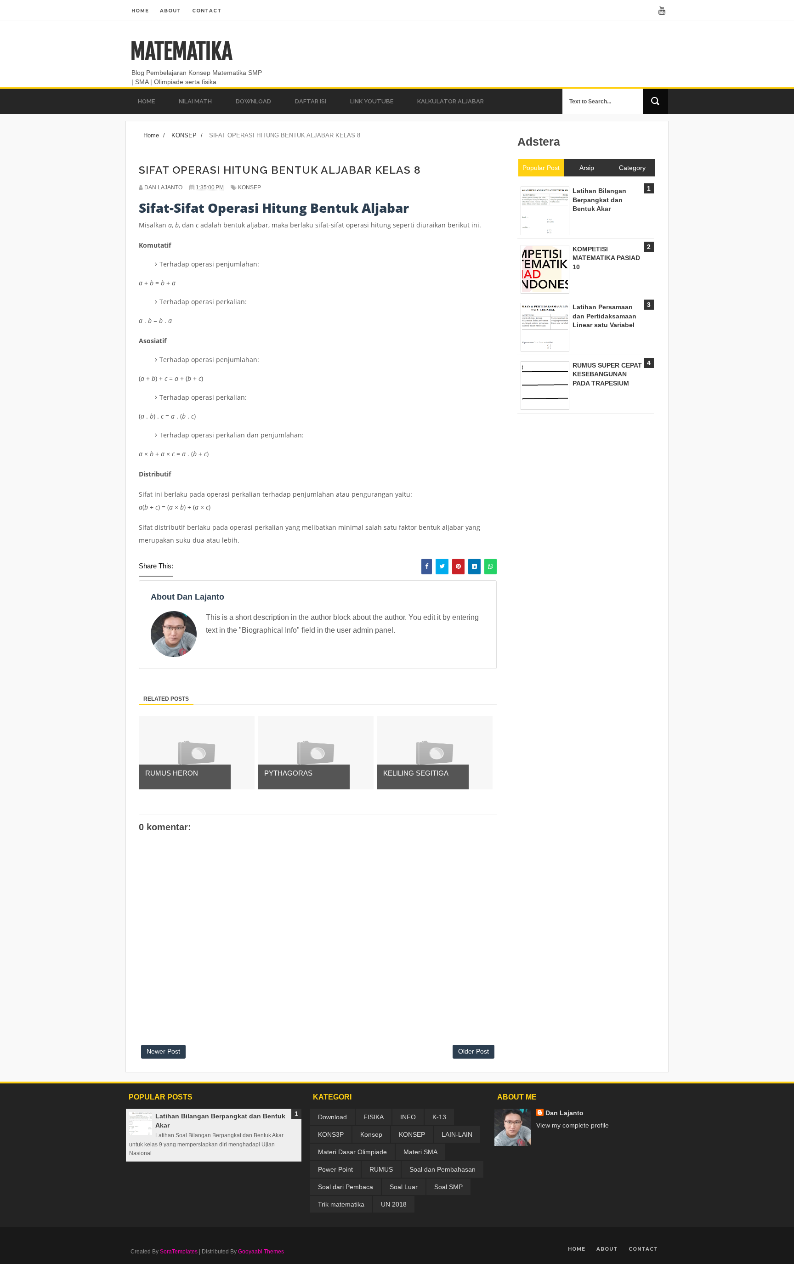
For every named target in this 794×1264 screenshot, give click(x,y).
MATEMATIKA (181, 51)
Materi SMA (420, 1152)
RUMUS (381, 1169)
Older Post (473, 1051)
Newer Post (163, 1051)
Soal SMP (448, 1186)
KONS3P (331, 1134)
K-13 (439, 1117)
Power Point (335, 1169)
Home (140, 11)
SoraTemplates (179, 1251)
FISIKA (373, 1117)
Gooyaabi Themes (261, 1251)
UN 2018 (394, 1204)
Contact (206, 11)
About (170, 11)
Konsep (371, 1134)
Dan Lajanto (564, 1113)
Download (332, 1117)
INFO (408, 1117)
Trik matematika (341, 1204)
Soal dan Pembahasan (442, 1169)
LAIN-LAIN (457, 1134)
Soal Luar (404, 1186)
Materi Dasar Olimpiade (352, 1152)
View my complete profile (572, 1125)
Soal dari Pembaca (345, 1186)
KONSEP (249, 187)
